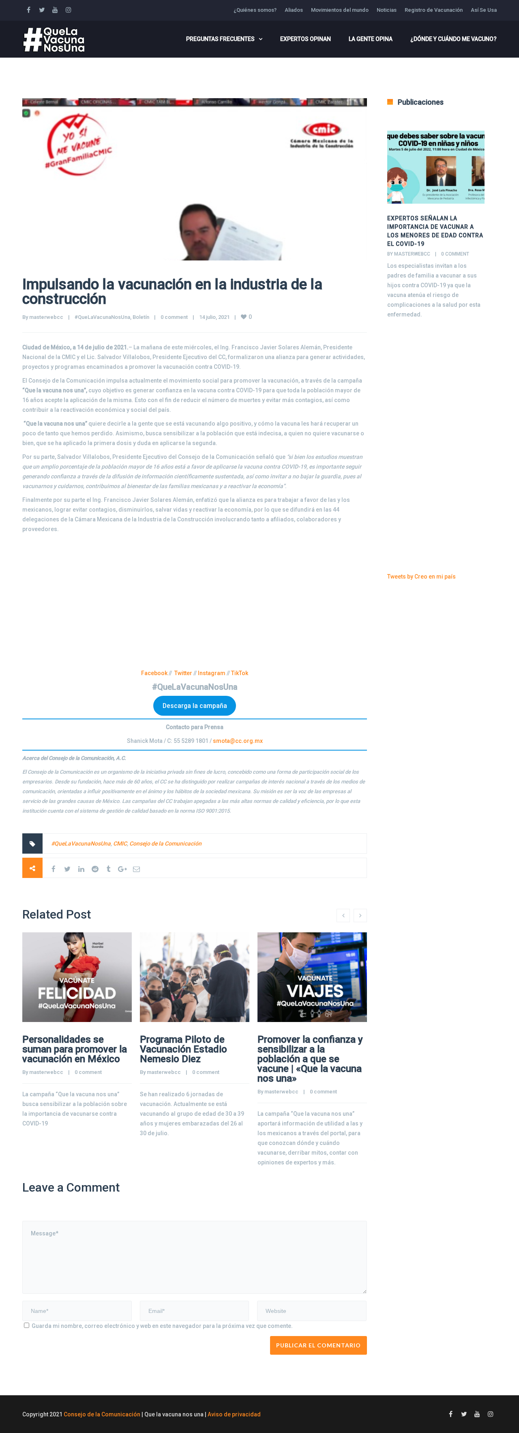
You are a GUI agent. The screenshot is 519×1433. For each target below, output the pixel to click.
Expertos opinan (305, 39)
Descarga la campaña (195, 706)
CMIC (120, 843)
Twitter (183, 673)
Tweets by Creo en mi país (421, 576)
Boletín (141, 317)
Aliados (294, 10)
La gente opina (370, 39)
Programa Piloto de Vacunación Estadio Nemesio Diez (183, 1049)
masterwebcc (46, 317)
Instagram (211, 673)
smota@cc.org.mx (238, 741)
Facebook (154, 673)
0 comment (174, 317)
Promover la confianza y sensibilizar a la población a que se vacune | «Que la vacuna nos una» (310, 1059)
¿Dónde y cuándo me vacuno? (453, 39)
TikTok (239, 673)
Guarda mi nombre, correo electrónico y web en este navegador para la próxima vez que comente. (162, 1326)
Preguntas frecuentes (220, 39)
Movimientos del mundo (340, 10)
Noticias (387, 10)
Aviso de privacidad (234, 1414)
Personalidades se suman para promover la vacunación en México (74, 1049)
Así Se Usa (484, 10)
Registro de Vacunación (434, 10)
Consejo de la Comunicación (165, 843)
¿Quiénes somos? (255, 10)
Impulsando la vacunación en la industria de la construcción (172, 292)
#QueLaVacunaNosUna (102, 317)
